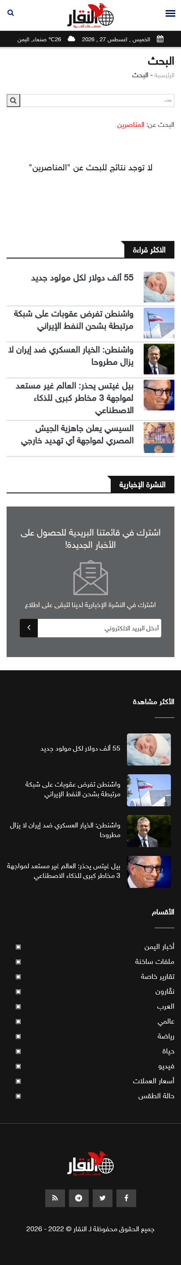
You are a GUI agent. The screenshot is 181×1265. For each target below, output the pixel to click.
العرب (94, 1006)
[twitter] (102, 1198)
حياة (94, 1051)
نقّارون (94, 991)
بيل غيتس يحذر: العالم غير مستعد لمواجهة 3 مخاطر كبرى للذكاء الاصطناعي (75, 398)
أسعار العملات (94, 1081)
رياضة (94, 1036)
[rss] (55, 1198)
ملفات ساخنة (94, 961)
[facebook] (126, 1198)
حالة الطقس (94, 1096)
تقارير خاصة (94, 976)
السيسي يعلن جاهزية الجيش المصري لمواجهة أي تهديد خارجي (77, 434)
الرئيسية (164, 75)
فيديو (94, 1066)
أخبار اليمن (94, 947)
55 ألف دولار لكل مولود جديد (82, 278)
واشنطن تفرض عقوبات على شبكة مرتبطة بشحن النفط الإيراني (74, 320)
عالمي (94, 1021)
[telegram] (79, 1198)
